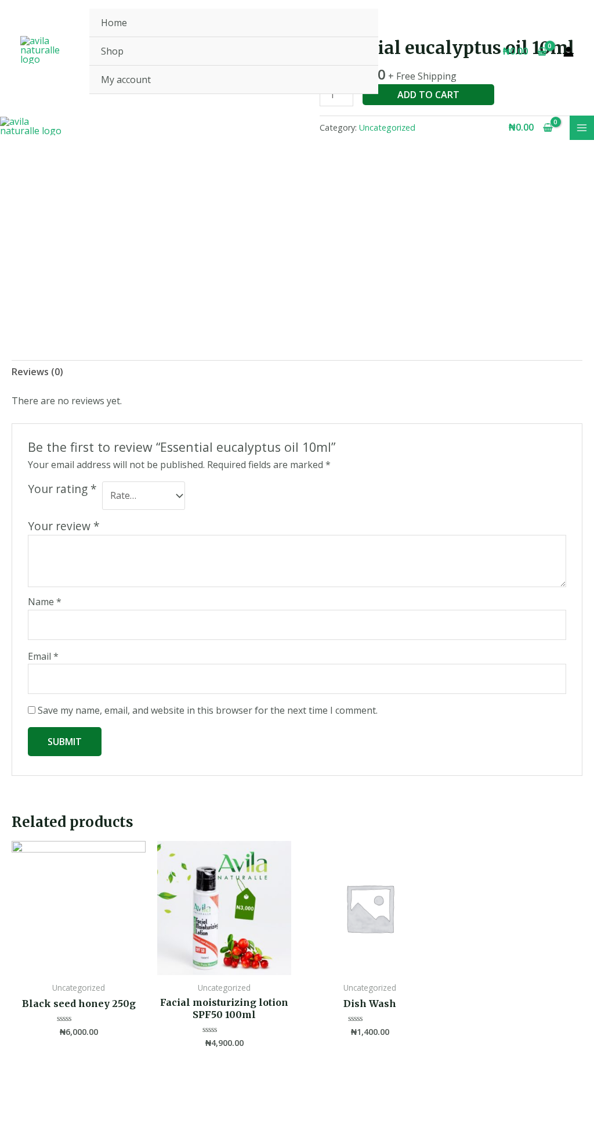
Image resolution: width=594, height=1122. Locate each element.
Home (114, 22)
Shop (112, 51)
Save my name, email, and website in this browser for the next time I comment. (208, 710)
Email (43, 656)
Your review (64, 526)
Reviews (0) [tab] (37, 371)
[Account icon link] (568, 51)
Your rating (62, 489)
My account (126, 79)
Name (44, 601)
